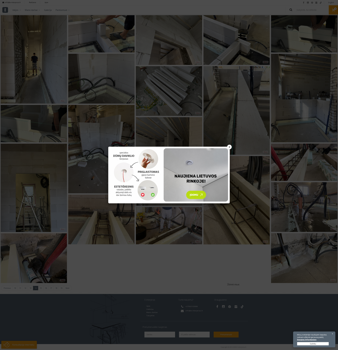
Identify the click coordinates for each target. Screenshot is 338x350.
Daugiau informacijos (306, 339)
